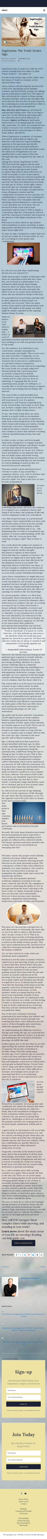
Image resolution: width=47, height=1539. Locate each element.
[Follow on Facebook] (21, 1493)
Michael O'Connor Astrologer (23, 3)
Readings (23, 1509)
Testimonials (23, 1525)
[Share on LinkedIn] (25, 1255)
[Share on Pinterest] (29, 1255)
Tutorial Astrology (23, 1521)
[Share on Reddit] (33, 1255)
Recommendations (23, 1523)
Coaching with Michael (23, 1511)
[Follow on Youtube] (25, 1493)
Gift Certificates (23, 1518)
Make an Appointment (23, 1243)
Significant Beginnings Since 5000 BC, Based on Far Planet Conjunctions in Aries (23, 1329)
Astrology (11, 61)
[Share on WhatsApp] (41, 1255)
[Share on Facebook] (16, 1255)
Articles (4, 61)
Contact (23, 1504)
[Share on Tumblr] (37, 1255)
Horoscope (23, 1513)
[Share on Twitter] (20, 1255)
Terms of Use (23, 1501)
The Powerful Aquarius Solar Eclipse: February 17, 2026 (23, 1343)
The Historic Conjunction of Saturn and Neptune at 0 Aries (23, 1315)
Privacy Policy (23, 1499)
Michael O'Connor (10, 58)
